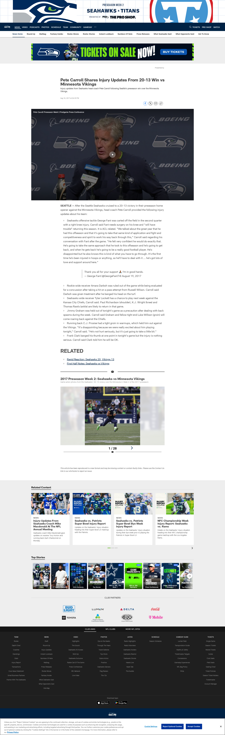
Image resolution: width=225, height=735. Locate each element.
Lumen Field (182, 641)
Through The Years (103, 645)
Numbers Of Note (46, 658)
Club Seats (210, 658)
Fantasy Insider (46, 675)
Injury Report (16, 662)
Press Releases (46, 667)
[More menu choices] (95, 27)
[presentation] (193, 548)
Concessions (182, 658)
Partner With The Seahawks (16, 680)
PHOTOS (104, 637)
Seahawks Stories (130, 658)
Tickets (211, 637)
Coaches (16, 650)
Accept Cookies (194, 726)
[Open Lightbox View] (112, 422)
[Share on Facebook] (145, 105)
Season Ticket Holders (210, 675)
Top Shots (103, 654)
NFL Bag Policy (182, 667)
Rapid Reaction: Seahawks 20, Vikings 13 (90, 359)
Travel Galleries (104, 650)
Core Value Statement (16, 671)
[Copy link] (161, 103)
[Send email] (156, 105)
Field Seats (210, 662)
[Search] (190, 27)
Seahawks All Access (75, 650)
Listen (129, 637)
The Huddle (130, 671)
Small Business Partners (16, 675)
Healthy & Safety (182, 650)
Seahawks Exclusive (76, 658)
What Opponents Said (46, 684)
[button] (112, 154)
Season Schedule (155, 641)
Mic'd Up (76, 654)
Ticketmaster (210, 680)
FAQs (182, 671)
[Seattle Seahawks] (112, 714)
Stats (16, 658)
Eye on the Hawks (104, 641)
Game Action (103, 658)
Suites (210, 654)
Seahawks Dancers (103, 667)
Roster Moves (46, 671)
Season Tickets (210, 645)
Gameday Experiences (182, 662)
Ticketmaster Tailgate (182, 654)
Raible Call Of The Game (75, 662)
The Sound (76, 645)
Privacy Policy (13, 732)
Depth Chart (16, 645)
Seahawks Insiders (129, 650)
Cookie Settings (151, 726)
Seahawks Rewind (130, 654)
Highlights (75, 641)
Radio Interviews (130, 645)
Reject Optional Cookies (172, 726)
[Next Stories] (189, 576)
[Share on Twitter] (150, 105)
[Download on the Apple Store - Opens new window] (103, 703)
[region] (112, 726)
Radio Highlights (130, 641)
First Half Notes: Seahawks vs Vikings (88, 363)
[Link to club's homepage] (7, 27)
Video (75, 637)
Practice (104, 662)
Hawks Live (130, 662)
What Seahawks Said (46, 680)
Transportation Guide (182, 645)
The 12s (104, 675)
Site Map (46, 688)
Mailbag (46, 662)
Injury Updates (47, 650)
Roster (16, 641)
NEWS (46, 637)
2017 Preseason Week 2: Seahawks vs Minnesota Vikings (102, 379)
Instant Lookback (46, 654)
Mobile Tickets (211, 650)
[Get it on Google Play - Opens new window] (121, 704)
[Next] (131, 447)
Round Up (46, 645)
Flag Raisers (104, 671)
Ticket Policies (211, 671)
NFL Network (75, 671)
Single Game (210, 641)
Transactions (16, 667)
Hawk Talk (129, 667)
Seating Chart (210, 667)
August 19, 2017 (131, 275)
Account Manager (211, 684)
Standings (16, 654)
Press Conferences (75, 667)
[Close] (221, 726)
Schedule (155, 637)
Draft (46, 641)
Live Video (75, 675)
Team (16, 637)
